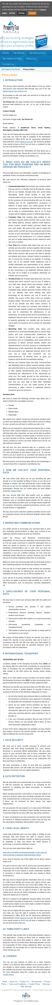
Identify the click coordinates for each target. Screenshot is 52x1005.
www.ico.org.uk (26, 142)
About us (31, 58)
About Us (13, 982)
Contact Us (24, 982)
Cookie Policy (16, 491)
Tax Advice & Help (12, 58)
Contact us (8, 64)
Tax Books (19, 52)
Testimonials (36, 982)
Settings (21, 13)
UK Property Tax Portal (11, 69)
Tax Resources (37, 52)
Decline (12, 13)
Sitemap (46, 984)
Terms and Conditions (17, 984)
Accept (32, 13)
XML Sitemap (26, 987)
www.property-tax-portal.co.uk (15, 91)
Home (5, 52)
